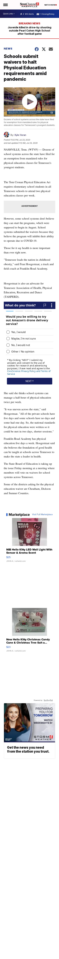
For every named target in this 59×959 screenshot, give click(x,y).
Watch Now (49, 5)
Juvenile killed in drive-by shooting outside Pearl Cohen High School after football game (29, 30)
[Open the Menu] (5, 5)
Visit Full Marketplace (42, 514)
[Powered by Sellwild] (48, 700)
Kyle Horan (20, 134)
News (8, 48)
